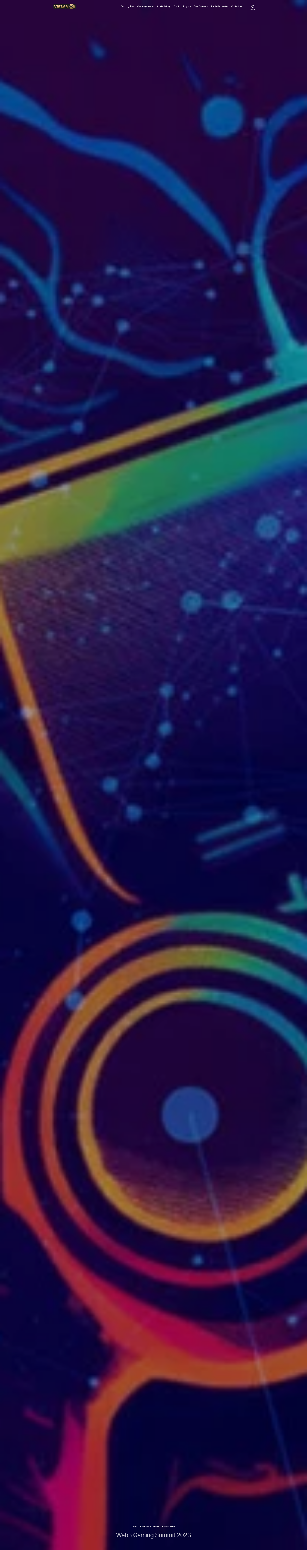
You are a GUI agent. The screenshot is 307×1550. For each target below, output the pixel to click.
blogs (186, 6)
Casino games (144, 6)
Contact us (236, 6)
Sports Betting (163, 6)
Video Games (168, 1527)
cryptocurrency (141, 1527)
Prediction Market (219, 6)
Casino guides (127, 6)
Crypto (177, 6)
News (156, 1527)
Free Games (200, 6)
